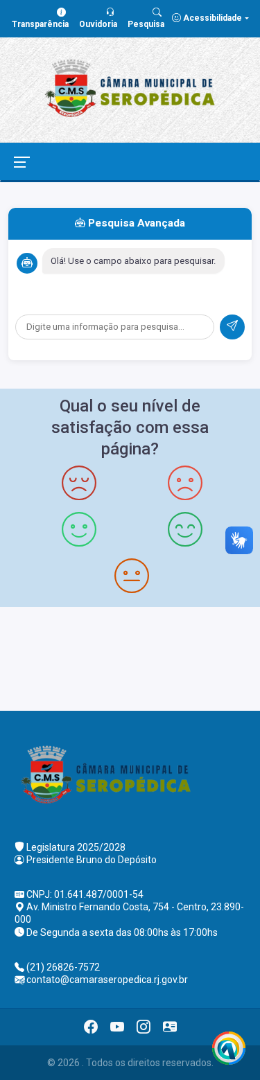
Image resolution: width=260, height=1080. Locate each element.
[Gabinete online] (170, 1026)
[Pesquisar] (232, 327)
